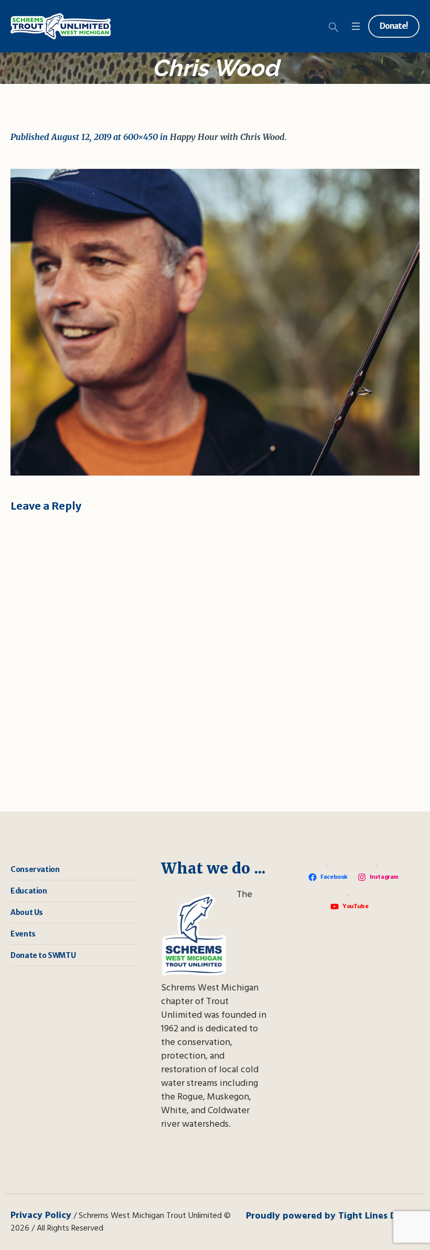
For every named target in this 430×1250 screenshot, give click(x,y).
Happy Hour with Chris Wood (227, 137)
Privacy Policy (40, 1215)
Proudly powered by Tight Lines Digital (333, 1216)
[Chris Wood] (215, 322)
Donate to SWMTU (43, 955)
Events (23, 934)
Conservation (34, 869)
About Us (26, 912)
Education (28, 891)
